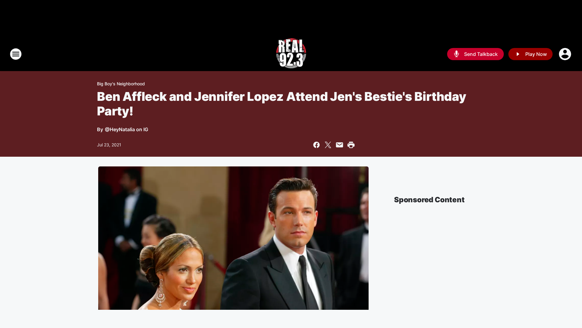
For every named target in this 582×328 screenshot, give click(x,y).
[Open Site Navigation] (16, 54)
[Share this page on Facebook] (316, 145)
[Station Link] (291, 54)
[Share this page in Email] (339, 145)
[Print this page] (351, 145)
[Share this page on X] (328, 145)
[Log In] (565, 54)
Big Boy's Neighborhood (121, 83)
